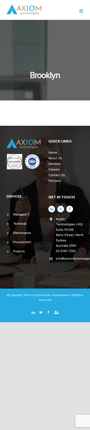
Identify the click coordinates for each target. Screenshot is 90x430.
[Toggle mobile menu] (81, 11)
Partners (54, 181)
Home (52, 152)
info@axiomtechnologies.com (70, 259)
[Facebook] (69, 209)
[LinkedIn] (51, 209)
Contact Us (56, 175)
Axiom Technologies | (56, 295)
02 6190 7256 (66, 251)
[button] (24, 214)
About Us (55, 158)
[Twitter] (60, 209)
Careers (54, 169)
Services (54, 164)
